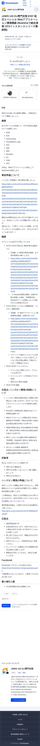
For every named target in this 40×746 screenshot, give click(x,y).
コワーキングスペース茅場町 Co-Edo (18, 45)
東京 (19, 672)
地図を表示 (8, 49)
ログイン (6, 605)
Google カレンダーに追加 (12, 39)
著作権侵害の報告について (20, 734)
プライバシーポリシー (20, 729)
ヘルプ (20, 719)
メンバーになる (19, 700)
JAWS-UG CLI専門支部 (15, 9)
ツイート (14, 594)
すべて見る (34, 85)
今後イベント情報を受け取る (20, 65)
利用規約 (20, 724)
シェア (6, 594)
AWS (24, 672)
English (20, 739)
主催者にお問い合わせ (20, 714)
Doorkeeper (24, 743)
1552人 (14, 672)
